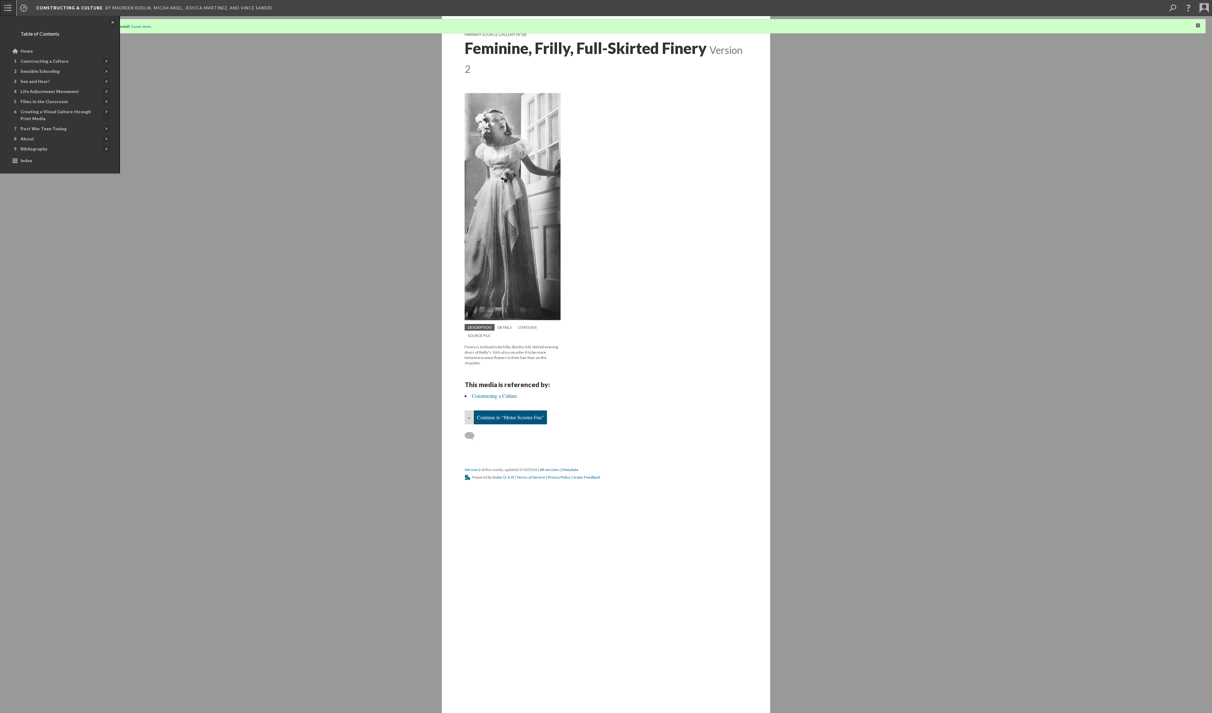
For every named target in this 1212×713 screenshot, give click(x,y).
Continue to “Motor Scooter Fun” (510, 417)
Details (505, 327)
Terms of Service (531, 477)
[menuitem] (8, 8)
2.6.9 (508, 477)
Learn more (141, 26)
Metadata (570, 469)
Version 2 (473, 469)
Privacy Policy (559, 477)
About (27, 138)
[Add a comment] (472, 436)
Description (479, 327)
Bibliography (34, 148)
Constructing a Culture (44, 61)
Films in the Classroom (44, 101)
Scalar (497, 477)
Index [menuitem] (26, 160)
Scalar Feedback (586, 477)
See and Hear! (35, 81)
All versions (550, 469)
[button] (1188, 8)
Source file (479, 335)
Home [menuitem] (27, 51)
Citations (527, 327)
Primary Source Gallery (490, 34)
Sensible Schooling (40, 71)
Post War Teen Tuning (44, 128)
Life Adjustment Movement (50, 91)
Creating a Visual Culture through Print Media (56, 115)
